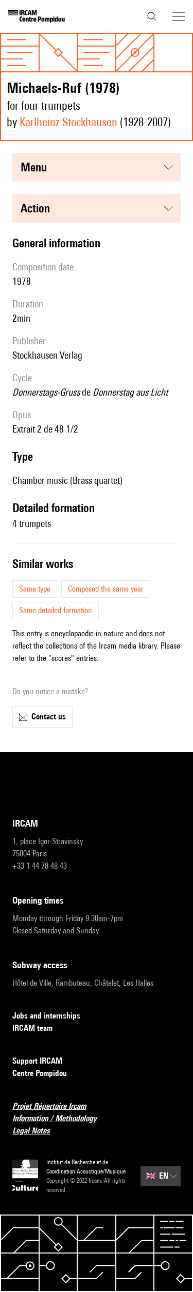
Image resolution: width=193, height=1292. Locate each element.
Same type (34, 589)
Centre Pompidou (39, 1073)
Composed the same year (106, 589)
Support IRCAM (37, 1061)
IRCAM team (32, 1028)
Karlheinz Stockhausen (68, 122)
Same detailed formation (55, 610)
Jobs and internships (46, 1016)
